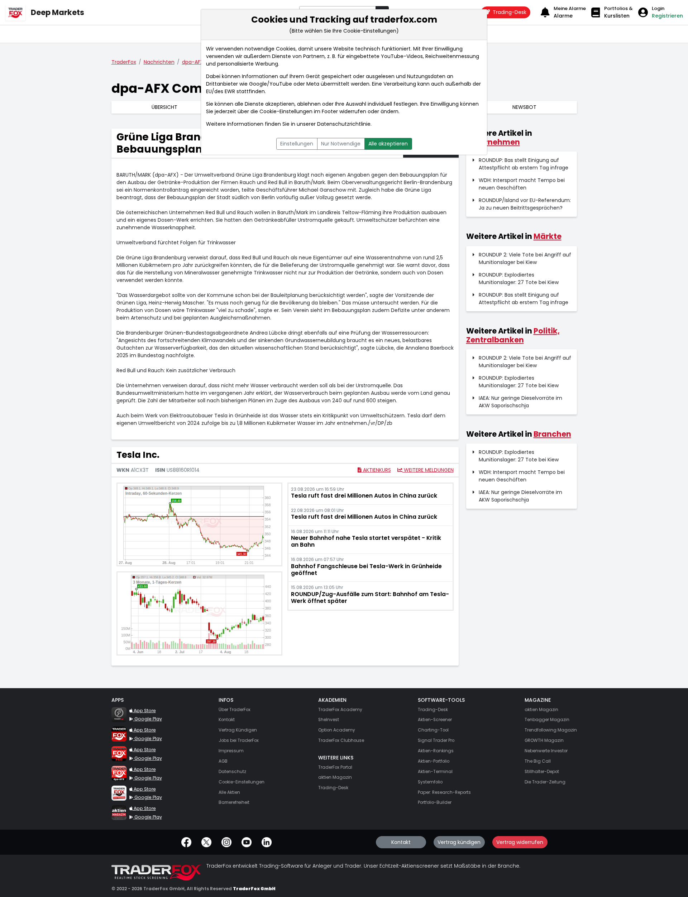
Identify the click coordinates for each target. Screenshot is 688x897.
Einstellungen (296, 143)
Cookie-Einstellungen (285, 111)
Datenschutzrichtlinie (344, 124)
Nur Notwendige (340, 143)
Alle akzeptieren (388, 143)
